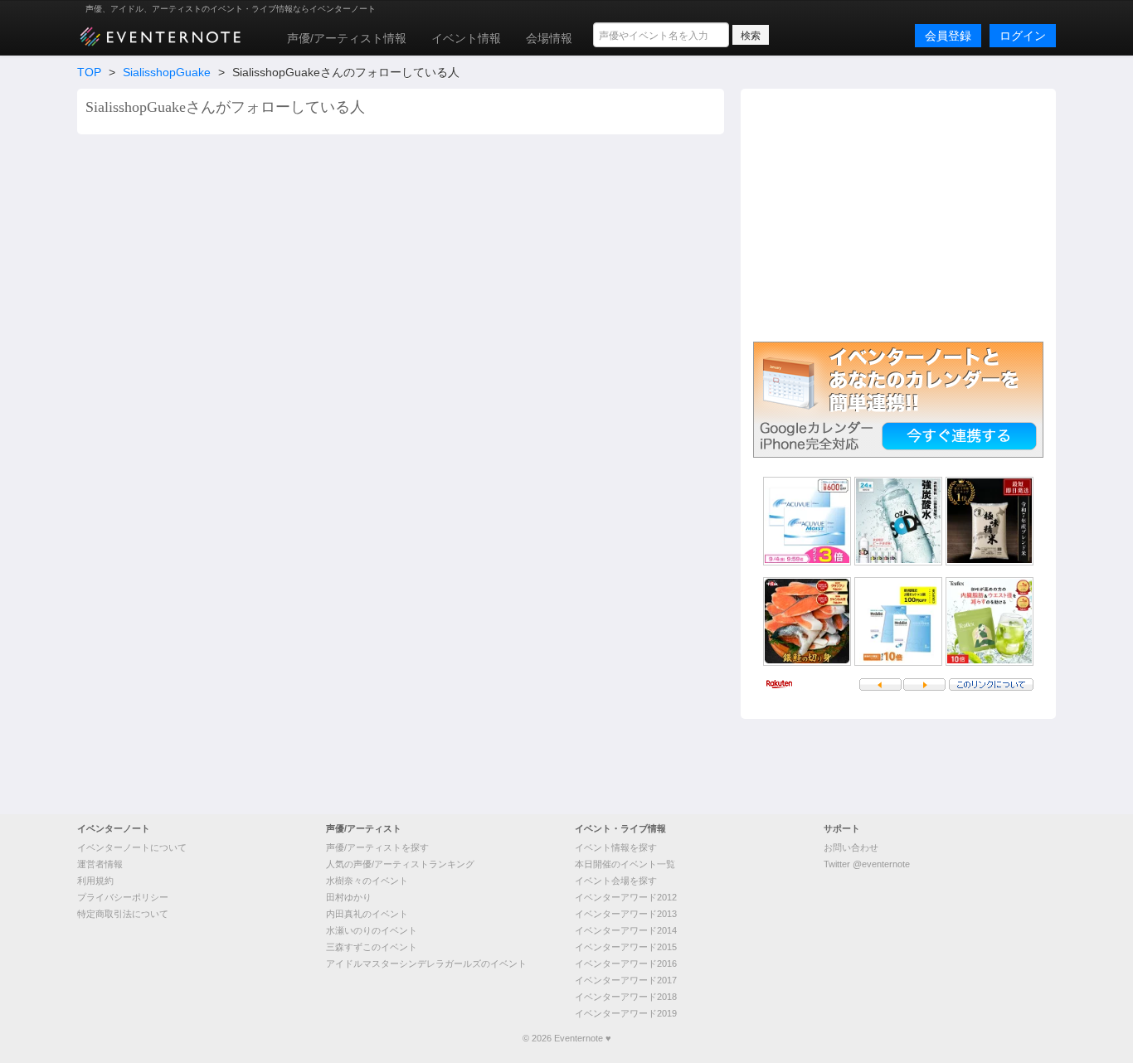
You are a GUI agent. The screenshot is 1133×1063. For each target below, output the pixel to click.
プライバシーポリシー (122, 897)
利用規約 (95, 881)
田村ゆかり (349, 897)
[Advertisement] (898, 213)
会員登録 (948, 35)
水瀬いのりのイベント (371, 930)
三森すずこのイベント (371, 947)
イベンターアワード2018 (626, 997)
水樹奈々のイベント (367, 881)
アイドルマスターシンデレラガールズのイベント (426, 963)
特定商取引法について (122, 914)
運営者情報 (100, 864)
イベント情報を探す (616, 847)
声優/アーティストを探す (377, 847)
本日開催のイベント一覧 (625, 864)
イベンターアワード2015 (626, 947)
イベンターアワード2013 (626, 914)
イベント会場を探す (616, 881)
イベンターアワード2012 (626, 897)
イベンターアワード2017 (626, 980)
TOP (89, 72)
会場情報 (549, 38)
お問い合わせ (851, 847)
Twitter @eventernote (867, 864)
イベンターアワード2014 (626, 930)
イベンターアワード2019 (626, 1013)
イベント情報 (466, 38)
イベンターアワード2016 (626, 963)
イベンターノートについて (132, 847)
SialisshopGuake (167, 72)
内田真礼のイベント (367, 914)
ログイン (1022, 35)
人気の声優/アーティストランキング (400, 864)
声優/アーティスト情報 (346, 38)
